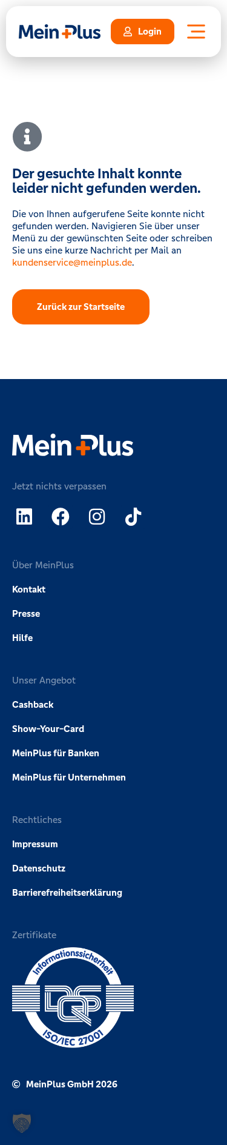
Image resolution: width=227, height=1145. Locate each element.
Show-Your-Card (48, 728)
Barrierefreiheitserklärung (67, 892)
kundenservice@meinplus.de (72, 262)
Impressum (35, 844)
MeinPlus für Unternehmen (69, 777)
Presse (26, 613)
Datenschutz (38, 868)
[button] (22, 1123)
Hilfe (22, 637)
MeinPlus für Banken (55, 753)
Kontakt (28, 589)
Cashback (32, 704)
